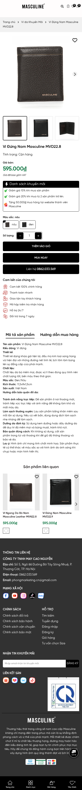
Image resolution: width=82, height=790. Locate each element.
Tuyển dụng (50, 621)
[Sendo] (32, 680)
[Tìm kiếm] (62, 6)
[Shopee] (6, 680)
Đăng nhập (50, 626)
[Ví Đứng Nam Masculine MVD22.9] (61, 492)
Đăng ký (48, 632)
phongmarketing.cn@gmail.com (34, 580)
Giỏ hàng (48, 638)
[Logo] (41, 719)
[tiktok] (32, 595)
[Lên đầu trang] (74, 764)
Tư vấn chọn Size (53, 643)
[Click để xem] (41, 74)
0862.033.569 (28, 574)
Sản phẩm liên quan (41, 467)
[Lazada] (15, 680)
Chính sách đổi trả (15, 615)
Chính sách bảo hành (18, 621)
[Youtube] (15, 595)
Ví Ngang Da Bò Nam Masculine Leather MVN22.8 (20, 515)
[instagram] (23, 595)
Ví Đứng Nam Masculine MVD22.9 (57, 515)
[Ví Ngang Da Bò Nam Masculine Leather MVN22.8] (21, 492)
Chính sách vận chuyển (19, 626)
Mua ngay (41, 257)
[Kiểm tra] (68, 6)
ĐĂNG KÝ (72, 663)
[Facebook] (6, 595)
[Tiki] (23, 680)
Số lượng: (8, 235)
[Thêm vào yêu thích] (74, 40)
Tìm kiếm (48, 615)
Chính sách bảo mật (17, 632)
